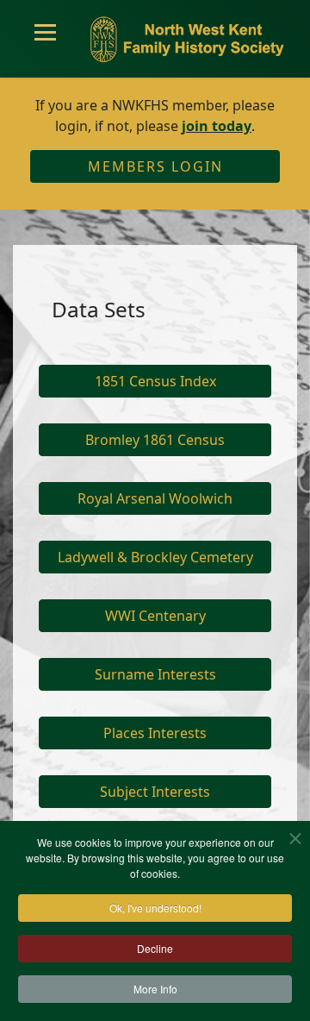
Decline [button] (155, 948)
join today (216, 125)
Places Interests (155, 732)
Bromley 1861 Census (155, 439)
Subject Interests (155, 791)
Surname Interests (155, 674)
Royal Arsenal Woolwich (155, 498)
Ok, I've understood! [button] (155, 907)
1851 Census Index (155, 381)
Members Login (155, 166)
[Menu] (45, 39)
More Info (155, 988)
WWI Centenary (155, 615)
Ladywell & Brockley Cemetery (155, 557)
